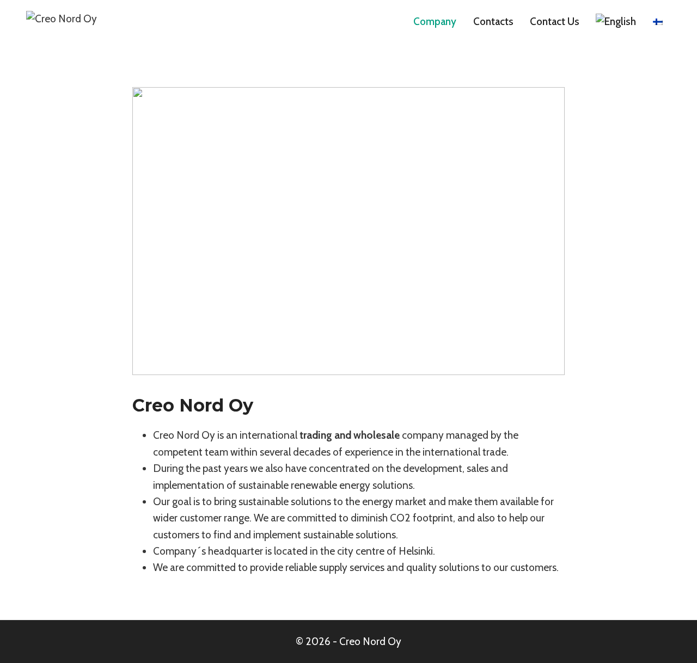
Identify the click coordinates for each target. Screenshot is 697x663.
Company (434, 21)
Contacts (493, 21)
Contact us (554, 21)
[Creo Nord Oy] (80, 22)
